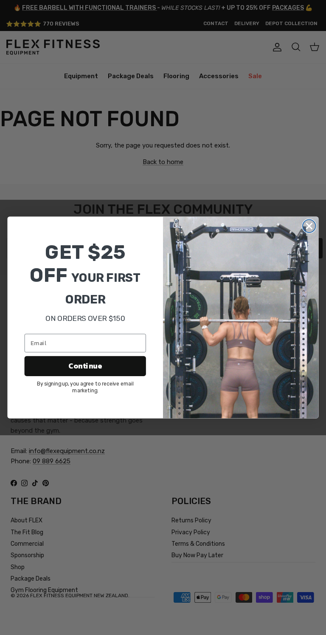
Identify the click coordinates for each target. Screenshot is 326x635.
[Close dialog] (309, 226)
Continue (85, 366)
